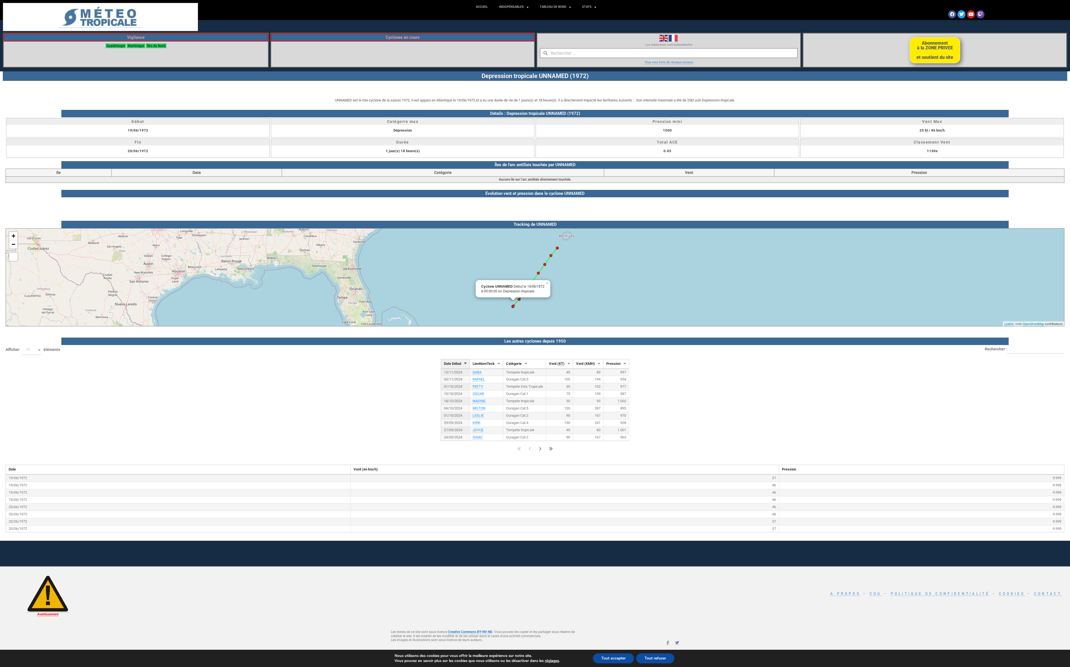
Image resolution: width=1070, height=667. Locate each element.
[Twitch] (980, 14)
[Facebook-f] (668, 643)
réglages (552, 660)
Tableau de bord (553, 7)
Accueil (482, 7)
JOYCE (478, 430)
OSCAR (478, 394)
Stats (587, 7)
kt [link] (926, 130)
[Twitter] (961, 14)
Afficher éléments (33, 349)
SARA (477, 372)
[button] (31, 350)
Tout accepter (613, 658)
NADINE (479, 401)
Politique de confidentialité (940, 594)
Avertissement (48, 614)
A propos (845, 594)
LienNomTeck (484, 364)
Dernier (551, 448)
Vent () (557, 364)
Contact (1048, 594)
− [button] (13, 244)
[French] (673, 37)
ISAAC (478, 437)
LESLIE (478, 415)
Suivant (540, 448)
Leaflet (1008, 323)
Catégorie (514, 364)
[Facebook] (952, 14)
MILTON (479, 408)
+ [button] (13, 235)
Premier (519, 448)
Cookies (1012, 594)
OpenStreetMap (1033, 323)
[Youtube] (971, 14)
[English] (664, 37)
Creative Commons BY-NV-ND (470, 632)
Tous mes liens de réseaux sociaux (669, 62)
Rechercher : (996, 348)
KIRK (476, 423)
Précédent (530, 448)
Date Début (452, 364)
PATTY (478, 386)
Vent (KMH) (585, 364)
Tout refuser (655, 658)
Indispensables (511, 7)
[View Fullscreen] (13, 257)
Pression (613, 364)
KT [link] (561, 364)
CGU (876, 594)
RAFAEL (479, 379)
